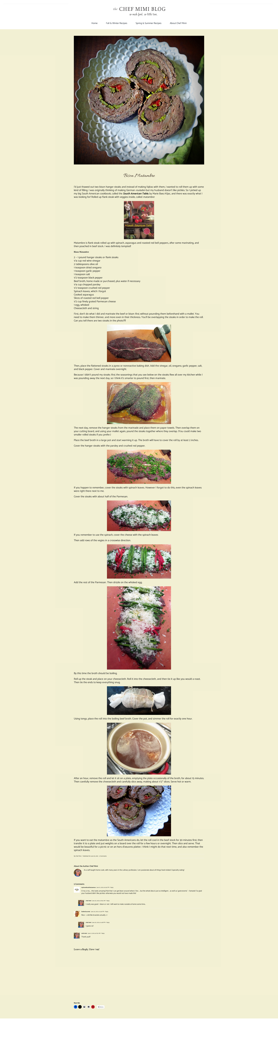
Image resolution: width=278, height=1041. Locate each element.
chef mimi (88, 901)
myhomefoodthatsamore (88, 887)
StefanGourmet (85, 912)
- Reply (111, 887)
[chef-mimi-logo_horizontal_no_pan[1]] (139, 4)
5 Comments (103, 856)
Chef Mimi (79, 856)
